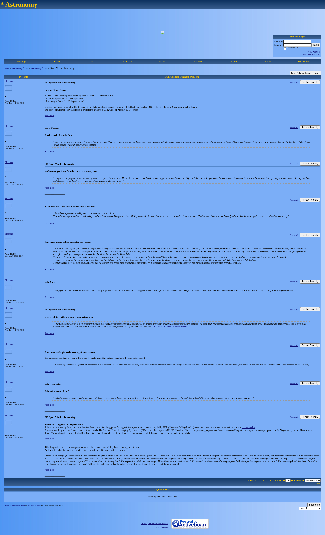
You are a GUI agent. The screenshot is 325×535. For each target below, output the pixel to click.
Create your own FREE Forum (154, 523)
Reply (317, 73)
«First (251, 480)
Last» (275, 480)
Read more (49, 115)
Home (6, 68)
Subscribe (314, 504)
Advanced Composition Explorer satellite (171, 326)
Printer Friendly (310, 82)
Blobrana (9, 81)
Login (316, 45)
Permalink (294, 82)
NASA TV (127, 61)
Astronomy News (20, 68)
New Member (314, 51)
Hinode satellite (248, 427)
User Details (162, 61)
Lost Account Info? (311, 54)
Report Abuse (162, 527)
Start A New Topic (301, 73)
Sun (318, 483)
